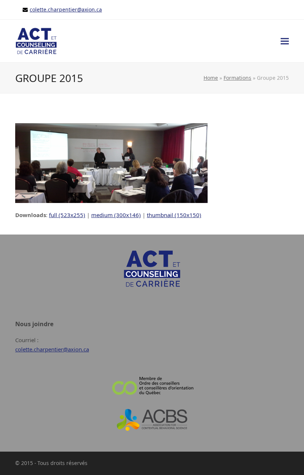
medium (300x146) (116, 215)
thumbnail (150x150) (174, 215)
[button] (285, 41)
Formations (237, 77)
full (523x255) (67, 215)
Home (211, 77)
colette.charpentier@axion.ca (66, 9)
